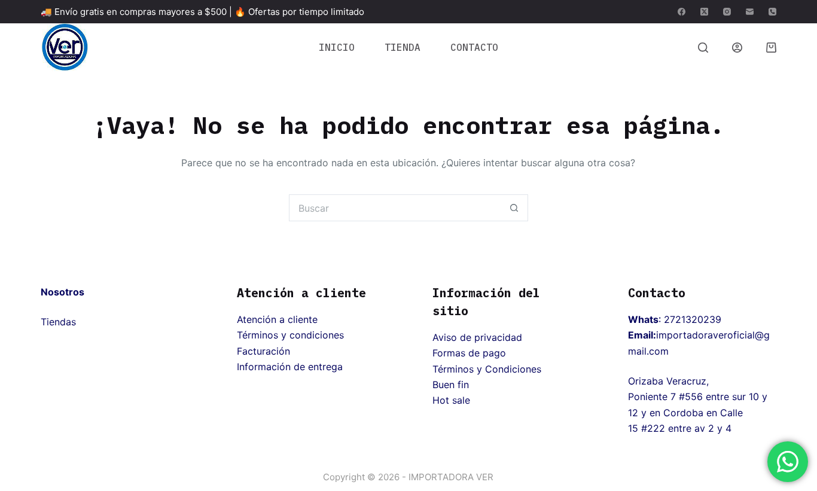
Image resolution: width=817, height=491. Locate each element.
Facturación (263, 351)
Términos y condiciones (290, 335)
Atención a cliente (277, 319)
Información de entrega (290, 367)
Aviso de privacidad (477, 337)
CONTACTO (474, 47)
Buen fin (450, 385)
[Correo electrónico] (750, 12)
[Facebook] (681, 12)
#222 (653, 428)
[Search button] (514, 207)
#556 (691, 396)
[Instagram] (727, 12)
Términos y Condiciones (486, 369)
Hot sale (451, 400)
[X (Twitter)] (704, 12)
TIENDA (402, 47)
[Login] (737, 47)
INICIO (337, 47)
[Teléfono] (772, 12)
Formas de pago (469, 353)
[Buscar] (703, 47)
